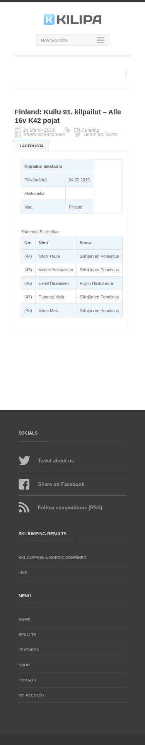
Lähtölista (32, 146)
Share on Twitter (101, 134)
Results (27, 635)
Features (29, 650)
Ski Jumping (86, 130)
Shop (24, 665)
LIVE (23, 573)
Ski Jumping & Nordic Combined (52, 557)
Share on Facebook (44, 134)
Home (24, 619)
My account (31, 695)
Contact (28, 680)
